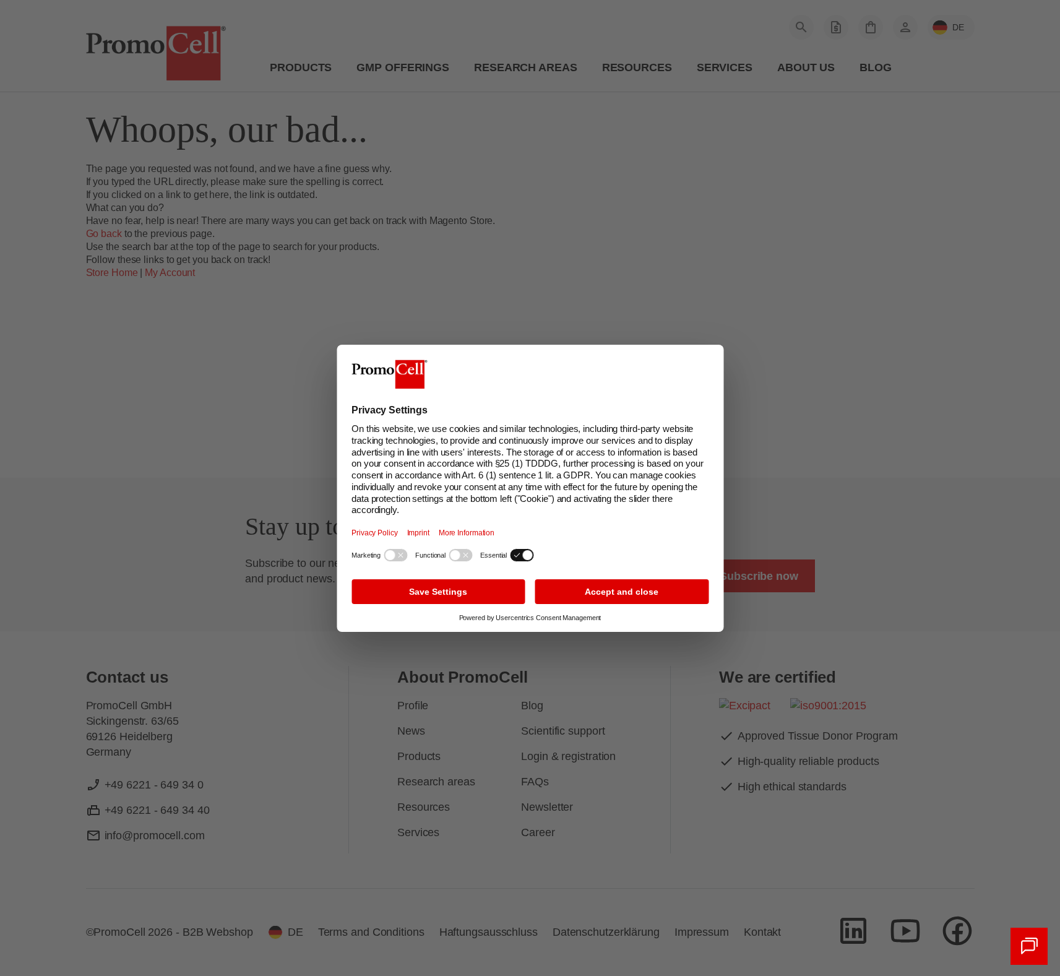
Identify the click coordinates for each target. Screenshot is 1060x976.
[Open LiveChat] (1029, 946)
